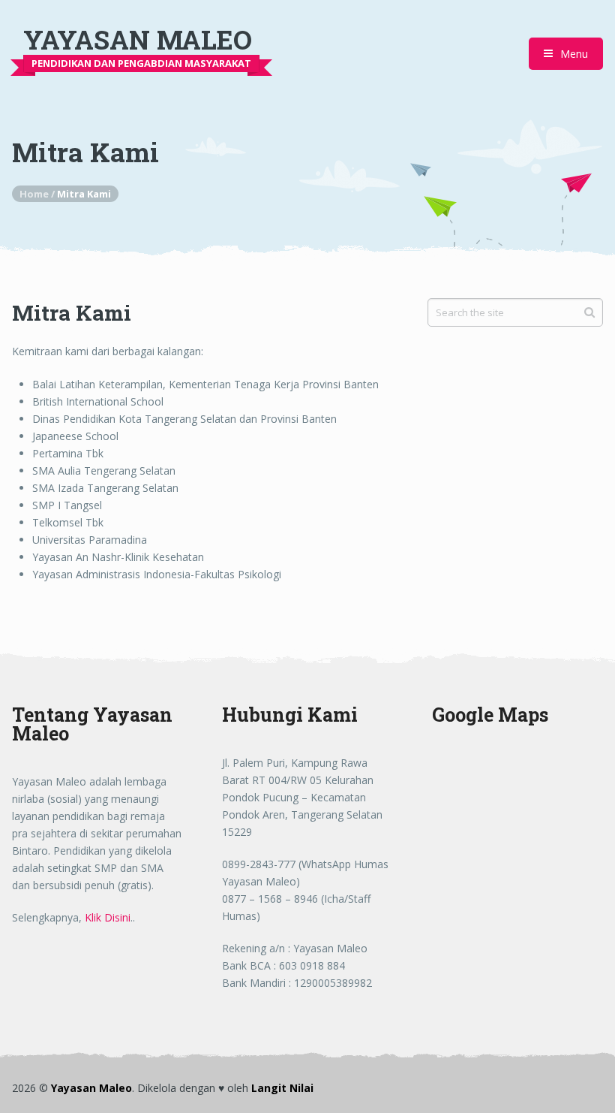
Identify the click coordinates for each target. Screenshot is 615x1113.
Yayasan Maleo (137, 39)
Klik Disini (107, 917)
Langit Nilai (282, 1088)
